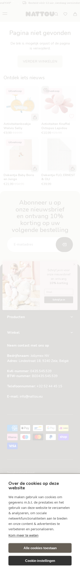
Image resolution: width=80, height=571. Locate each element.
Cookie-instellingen (40, 561)
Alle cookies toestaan (40, 548)
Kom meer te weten (23, 535)
